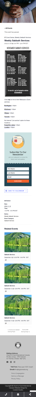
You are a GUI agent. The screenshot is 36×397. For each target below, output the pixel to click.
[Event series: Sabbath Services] (5, 260)
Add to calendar (16, 191)
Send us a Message (17, 376)
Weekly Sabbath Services (11, 216)
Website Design (20, 388)
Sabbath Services (9, 220)
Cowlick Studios (18, 390)
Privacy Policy (15, 379)
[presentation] (17, 242)
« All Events (8, 28)
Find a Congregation (17, 373)
